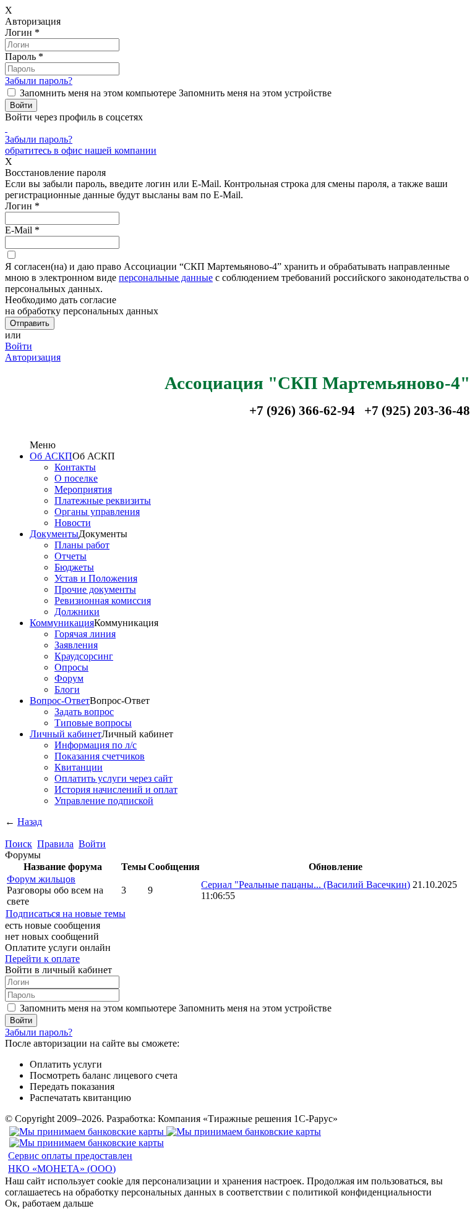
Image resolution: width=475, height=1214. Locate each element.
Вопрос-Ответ (60, 700)
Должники (77, 611)
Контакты (75, 467)
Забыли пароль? (38, 80)
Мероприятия (83, 489)
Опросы (71, 667)
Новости (72, 522)
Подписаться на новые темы (66, 913)
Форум (68, 678)
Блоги (67, 689)
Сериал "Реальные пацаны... (305, 884)
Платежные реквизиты (102, 500)
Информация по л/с (95, 745)
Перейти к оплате (42, 958)
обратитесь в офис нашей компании (80, 150)
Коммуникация (62, 622)
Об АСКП (51, 456)
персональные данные (166, 277)
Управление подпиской (103, 800)
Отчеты (70, 556)
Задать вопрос (84, 711)
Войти (18, 346)
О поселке (76, 478)
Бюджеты (74, 567)
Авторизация (33, 357)
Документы (54, 534)
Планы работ (81, 545)
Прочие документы (95, 589)
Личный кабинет (65, 734)
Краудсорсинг (83, 656)
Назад (29, 821)
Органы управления (97, 511)
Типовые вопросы (93, 723)
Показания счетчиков (99, 756)
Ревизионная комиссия (102, 600)
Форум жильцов (41, 879)
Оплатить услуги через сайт (113, 778)
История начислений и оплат (116, 789)
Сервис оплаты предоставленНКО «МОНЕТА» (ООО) (70, 1162)
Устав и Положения (95, 578)
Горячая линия (85, 634)
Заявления (76, 645)
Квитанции (78, 767)
